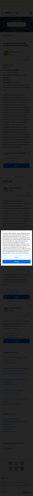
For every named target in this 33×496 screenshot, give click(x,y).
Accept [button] (16, 262)
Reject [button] (16, 257)
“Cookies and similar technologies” (19, 253)
